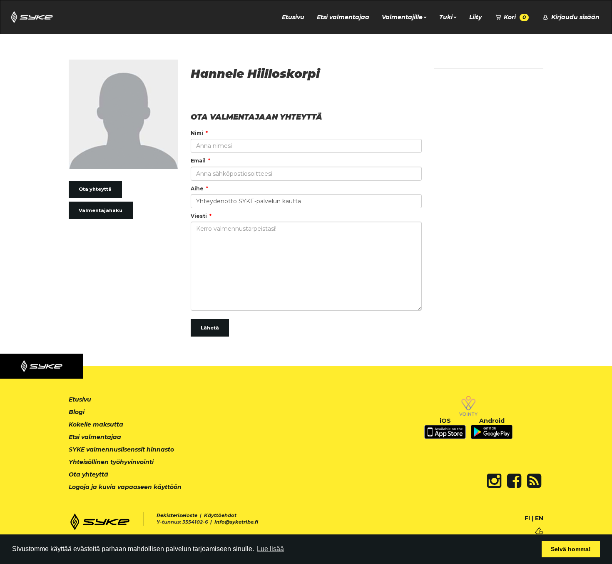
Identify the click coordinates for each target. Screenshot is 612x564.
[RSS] (534, 480)
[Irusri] (539, 530)
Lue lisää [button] (270, 548)
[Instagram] (494, 480)
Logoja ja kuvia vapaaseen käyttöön (125, 487)
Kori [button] (514, 17)
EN (539, 518)
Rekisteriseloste (177, 515)
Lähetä (210, 328)
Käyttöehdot (220, 515)
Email (198, 160)
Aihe (197, 188)
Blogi (77, 412)
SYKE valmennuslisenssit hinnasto (121, 449)
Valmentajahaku (100, 210)
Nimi (197, 133)
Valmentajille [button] (402, 17)
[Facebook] (514, 480)
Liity (475, 17)
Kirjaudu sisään (575, 17)
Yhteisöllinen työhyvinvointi (111, 462)
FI (527, 518)
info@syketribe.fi (236, 522)
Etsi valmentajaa (343, 17)
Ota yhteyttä (95, 189)
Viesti (199, 216)
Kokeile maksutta (96, 424)
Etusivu (293, 17)
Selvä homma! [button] (571, 549)
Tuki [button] (446, 17)
